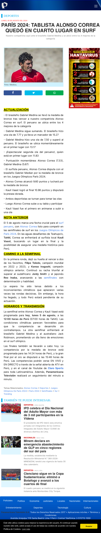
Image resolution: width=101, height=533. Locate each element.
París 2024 (34, 391)
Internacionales (90, 501)
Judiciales (48, 501)
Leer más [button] (26, 529)
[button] (96, 6)
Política (21, 501)
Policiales (8, 500)
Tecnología (63, 507)
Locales (61, 501)
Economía (34, 501)
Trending (8, 394)
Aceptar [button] (89, 526)
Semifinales (47, 391)
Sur (56, 391)
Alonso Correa (28, 226)
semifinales (50, 277)
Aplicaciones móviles (77, 512)
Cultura (87, 507)
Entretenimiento (13, 507)
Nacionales (74, 501)
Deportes (44, 388)
